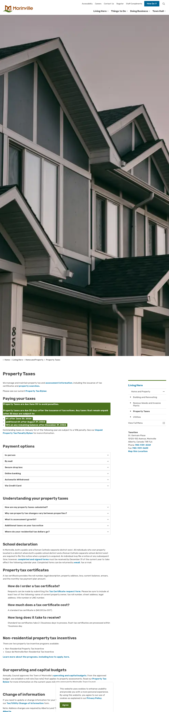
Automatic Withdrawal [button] (17, 479)
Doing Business (139, 11)
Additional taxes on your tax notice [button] (24, 525)
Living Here (100, 11)
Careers (98, 4)
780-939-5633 (140, 448)
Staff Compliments (134, 4)
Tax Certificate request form (65, 591)
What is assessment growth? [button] (20, 519)
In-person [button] (10, 455)
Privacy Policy (94, 698)
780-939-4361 (143, 445)
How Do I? (152, 3)
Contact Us (109, 4)
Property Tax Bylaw (36, 391)
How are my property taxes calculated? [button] (26, 507)
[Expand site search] (163, 3)
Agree (65, 705)
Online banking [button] (13, 473)
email (77, 562)
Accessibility (87, 4)
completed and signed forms (33, 559)
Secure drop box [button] (14, 467)
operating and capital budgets (69, 675)
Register (120, 4)
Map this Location (138, 451)
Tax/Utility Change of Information (25, 703)
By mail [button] (8, 461)
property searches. (29, 386)
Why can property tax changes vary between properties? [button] (36, 513)
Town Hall (158, 11)
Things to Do (118, 11)
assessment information (58, 383)
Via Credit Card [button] (13, 485)
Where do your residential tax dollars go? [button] (27, 531)
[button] (144, 423)
